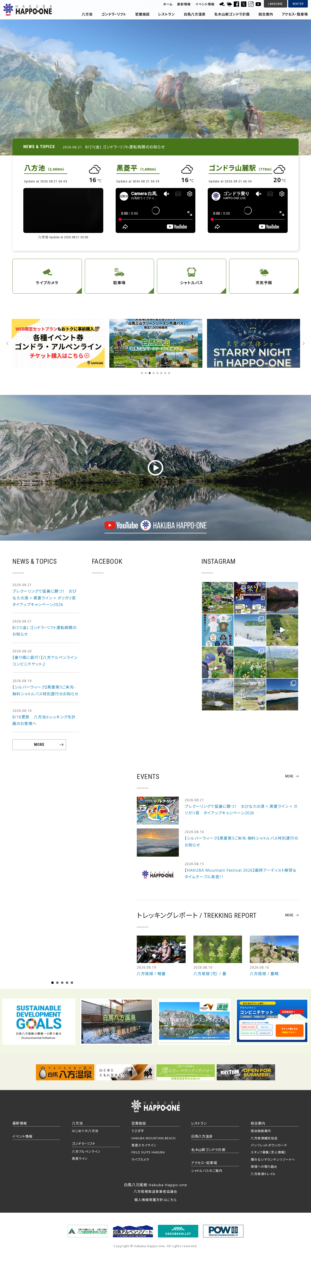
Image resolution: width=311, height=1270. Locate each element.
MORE (39, 744)
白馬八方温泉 (195, 14)
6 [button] (161, 373)
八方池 (87, 14)
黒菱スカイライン (143, 1145)
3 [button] (150, 373)
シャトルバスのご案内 (207, 1170)
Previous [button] (7, 343)
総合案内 (266, 14)
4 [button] (154, 373)
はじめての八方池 (85, 1131)
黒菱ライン (80, 1158)
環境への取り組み (264, 1166)
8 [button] (169, 373)
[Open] (218, 598)
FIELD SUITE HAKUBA (148, 1152)
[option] (155, 77)
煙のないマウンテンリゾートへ (273, 1159)
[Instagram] (229, 609)
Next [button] (304, 343)
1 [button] (142, 373)
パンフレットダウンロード (269, 1145)
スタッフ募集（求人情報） (269, 1152)
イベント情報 (205, 4)
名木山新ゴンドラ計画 (232, 14)
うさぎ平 (137, 1131)
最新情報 (184, 4)
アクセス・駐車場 (295, 14)
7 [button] (165, 373)
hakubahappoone (218, 586)
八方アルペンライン (86, 1151)
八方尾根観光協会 (264, 1138)
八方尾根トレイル (263, 1174)
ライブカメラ (140, 1159)
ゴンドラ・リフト (113, 14)
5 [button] (157, 373)
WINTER (298, 4)
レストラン (166, 14)
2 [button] (146, 373)
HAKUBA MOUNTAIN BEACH (153, 1138)
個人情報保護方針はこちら (155, 1199)
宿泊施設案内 (261, 1131)
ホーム (168, 4)
